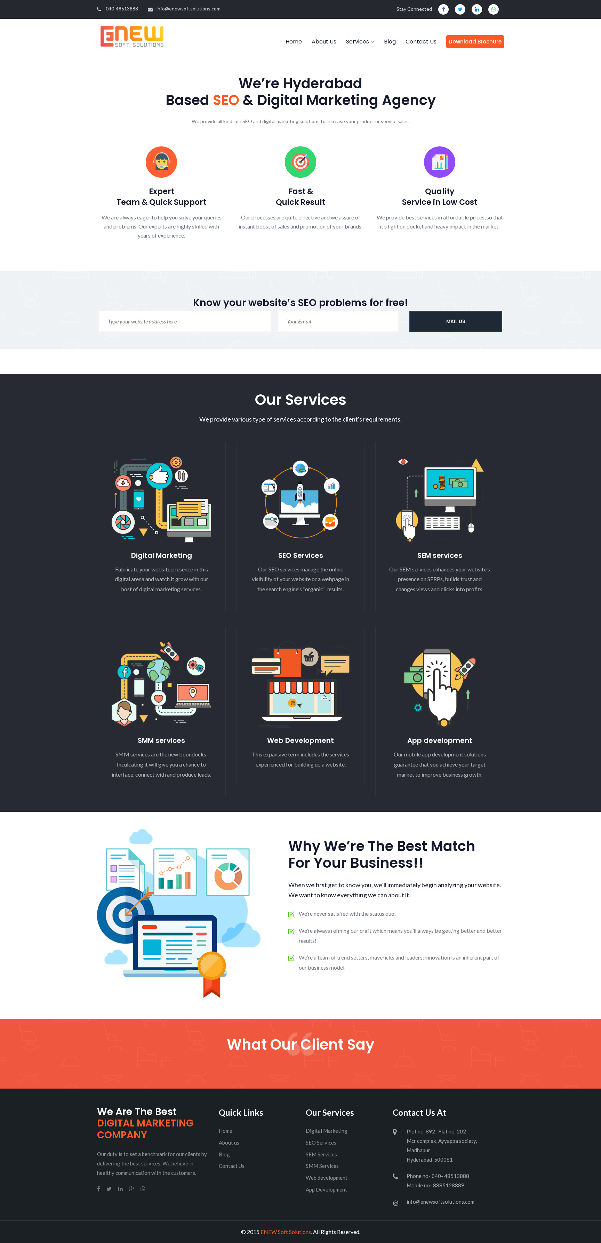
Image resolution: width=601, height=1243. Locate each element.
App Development (326, 1189)
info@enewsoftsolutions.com (189, 8)
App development (439, 740)
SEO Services (300, 555)
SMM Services (322, 1166)
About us (229, 1142)
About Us (324, 42)
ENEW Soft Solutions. (286, 1231)
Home (294, 42)
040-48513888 (122, 8)
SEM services (439, 555)
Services (357, 42)
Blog (390, 42)
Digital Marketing (161, 555)
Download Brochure (475, 41)
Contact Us (421, 42)
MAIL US (455, 321)
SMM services (161, 740)
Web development (326, 1177)
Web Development (300, 740)
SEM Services (321, 1154)
